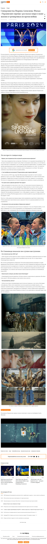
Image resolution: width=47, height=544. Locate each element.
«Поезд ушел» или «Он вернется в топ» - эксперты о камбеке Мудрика (37, 481)
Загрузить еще (23, 522)
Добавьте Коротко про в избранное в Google (11, 503)
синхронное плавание (35, 451)
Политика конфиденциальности (38, 536)
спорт (10, 451)
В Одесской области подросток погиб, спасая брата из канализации (16, 518)
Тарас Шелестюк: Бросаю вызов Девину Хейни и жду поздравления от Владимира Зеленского (22, 482)
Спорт (13, 477)
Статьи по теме (4, 463)
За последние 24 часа (6, 492)
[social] (28, 456)
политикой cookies (36, 539)
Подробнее (26, 542)
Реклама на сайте (6, 536)
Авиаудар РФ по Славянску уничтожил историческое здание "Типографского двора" (19, 515)
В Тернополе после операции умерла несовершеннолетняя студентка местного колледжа (21, 506)
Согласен (20, 542)
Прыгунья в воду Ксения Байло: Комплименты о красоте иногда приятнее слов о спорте (7, 482)
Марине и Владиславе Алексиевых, (23, 56)
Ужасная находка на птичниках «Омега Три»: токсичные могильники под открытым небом (20, 500)
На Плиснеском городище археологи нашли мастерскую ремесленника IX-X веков (19, 512)
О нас (13, 536)
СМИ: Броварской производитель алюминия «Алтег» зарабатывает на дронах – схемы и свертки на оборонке (24, 495)
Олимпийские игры (16, 451)
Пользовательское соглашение (23, 536)
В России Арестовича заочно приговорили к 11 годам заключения (16, 498)
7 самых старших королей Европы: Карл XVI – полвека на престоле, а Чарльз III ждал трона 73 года (23, 509)
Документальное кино (25, 451)
